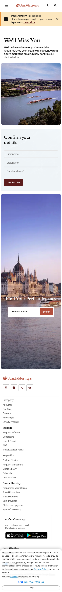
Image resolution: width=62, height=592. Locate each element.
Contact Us (8, 437)
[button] (55, 5)
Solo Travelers (10, 501)
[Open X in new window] (22, 387)
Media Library (10, 469)
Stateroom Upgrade (13, 505)
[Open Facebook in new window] (14, 387)
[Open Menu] (6, 5)
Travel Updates (10, 496)
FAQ (5, 445)
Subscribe (8, 473)
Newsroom (8, 418)
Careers (7, 413)
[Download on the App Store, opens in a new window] (15, 535)
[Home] (27, 5)
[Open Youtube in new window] (29, 387)
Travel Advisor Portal (13, 449)
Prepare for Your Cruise (15, 488)
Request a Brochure (13, 464)
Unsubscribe (9, 477)
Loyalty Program (11, 422)
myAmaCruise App (12, 509)
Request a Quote (11, 432)
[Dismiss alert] (57, 19)
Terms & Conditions (11, 548)
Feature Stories (10, 460)
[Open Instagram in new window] (6, 387)
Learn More (29, 22)
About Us (7, 405)
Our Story (8, 409)
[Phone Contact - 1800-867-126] (48, 5)
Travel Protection (11, 492)
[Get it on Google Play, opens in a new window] (36, 535)
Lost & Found (9, 441)
